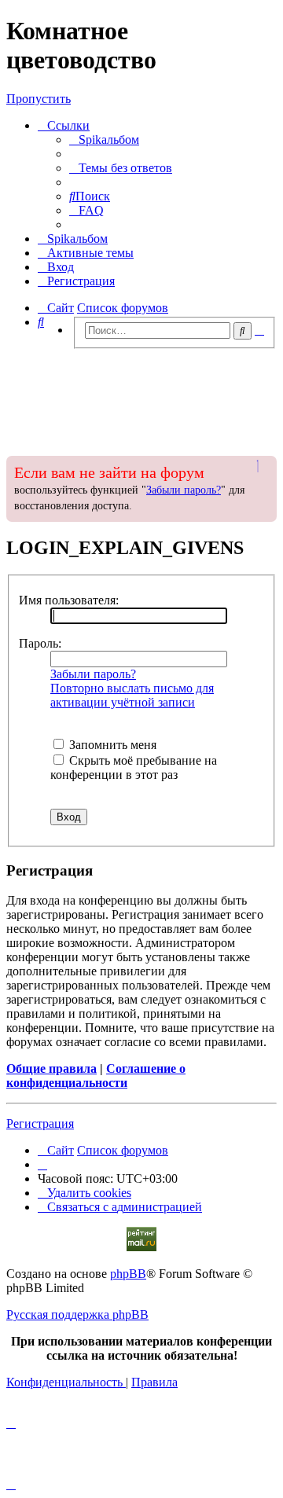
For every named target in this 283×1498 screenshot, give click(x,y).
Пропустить (38, 98)
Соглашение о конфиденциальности (96, 1075)
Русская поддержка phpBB (77, 1314)
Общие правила (51, 1068)
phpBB (128, 1273)
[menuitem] (104, 139)
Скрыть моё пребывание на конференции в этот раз (133, 767)
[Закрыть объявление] (263, 466)
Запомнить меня (111, 744)
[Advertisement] (141, 398)
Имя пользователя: (69, 600)
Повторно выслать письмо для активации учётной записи (132, 695)
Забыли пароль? (183, 490)
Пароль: (40, 643)
